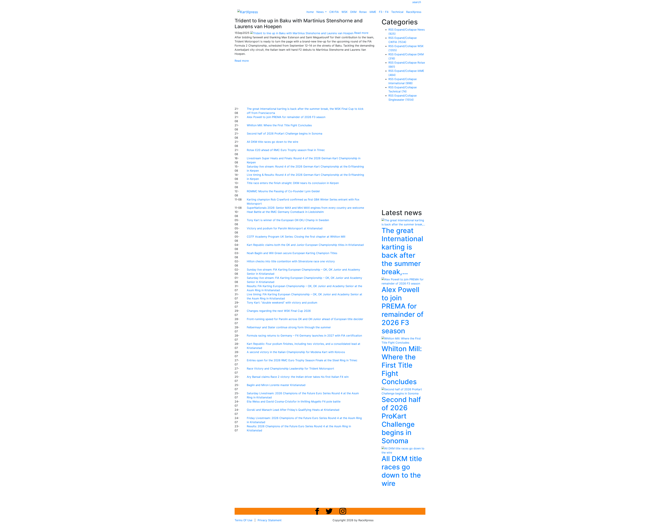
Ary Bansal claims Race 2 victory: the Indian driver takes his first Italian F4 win (298, 376)
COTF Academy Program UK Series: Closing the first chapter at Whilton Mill (296, 236)
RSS (391, 29)
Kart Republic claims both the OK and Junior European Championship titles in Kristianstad (305, 245)
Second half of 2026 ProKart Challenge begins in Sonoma (284, 133)
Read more (242, 60)
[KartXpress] (247, 12)
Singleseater (401, 99)
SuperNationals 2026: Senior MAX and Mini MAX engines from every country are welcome (305, 207)
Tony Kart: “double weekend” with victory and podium (282, 302)
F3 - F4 (383, 12)
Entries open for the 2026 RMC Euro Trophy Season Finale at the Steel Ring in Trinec (302, 360)
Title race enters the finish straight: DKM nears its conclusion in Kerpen (293, 183)
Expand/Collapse (405, 29)
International (400, 83)
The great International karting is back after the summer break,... (402, 251)
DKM (353, 12)
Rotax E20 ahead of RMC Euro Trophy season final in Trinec (286, 150)
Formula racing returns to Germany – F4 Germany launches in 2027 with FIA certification (304, 335)
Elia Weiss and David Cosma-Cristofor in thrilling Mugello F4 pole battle (293, 401)
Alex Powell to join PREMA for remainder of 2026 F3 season (286, 117)
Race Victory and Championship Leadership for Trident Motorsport (290, 368)
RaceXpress (413, 12)
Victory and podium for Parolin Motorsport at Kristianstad (284, 228)
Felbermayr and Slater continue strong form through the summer (289, 327)
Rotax (363, 12)
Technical (397, 12)
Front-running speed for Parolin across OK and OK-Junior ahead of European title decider (305, 319)
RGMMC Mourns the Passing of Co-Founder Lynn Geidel (283, 191)
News (320, 12)
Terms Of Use (243, 520)
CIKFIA (397, 42)
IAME (373, 12)
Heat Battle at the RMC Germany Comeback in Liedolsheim (285, 212)
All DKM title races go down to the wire (272, 141)
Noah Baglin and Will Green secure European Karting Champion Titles (292, 253)
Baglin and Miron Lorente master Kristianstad (276, 385)
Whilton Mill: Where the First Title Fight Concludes (279, 125)
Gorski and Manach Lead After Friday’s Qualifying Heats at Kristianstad (293, 409)
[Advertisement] (318, 84)
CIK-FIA (334, 12)
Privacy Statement (270, 520)
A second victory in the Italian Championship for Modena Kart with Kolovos (296, 352)
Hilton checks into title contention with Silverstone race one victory (291, 261)
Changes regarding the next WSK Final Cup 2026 (279, 310)
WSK (345, 12)
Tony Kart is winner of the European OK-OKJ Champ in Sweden (288, 220)
